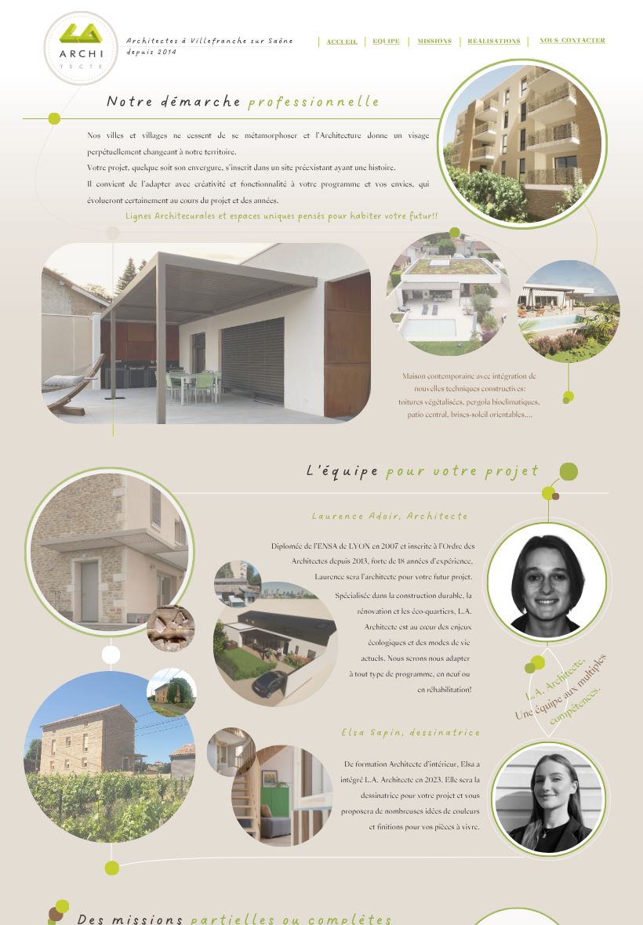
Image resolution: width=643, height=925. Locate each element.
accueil (342, 42)
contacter (583, 41)
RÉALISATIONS (493, 42)
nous (548, 41)
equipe (387, 42)
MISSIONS (434, 42)
